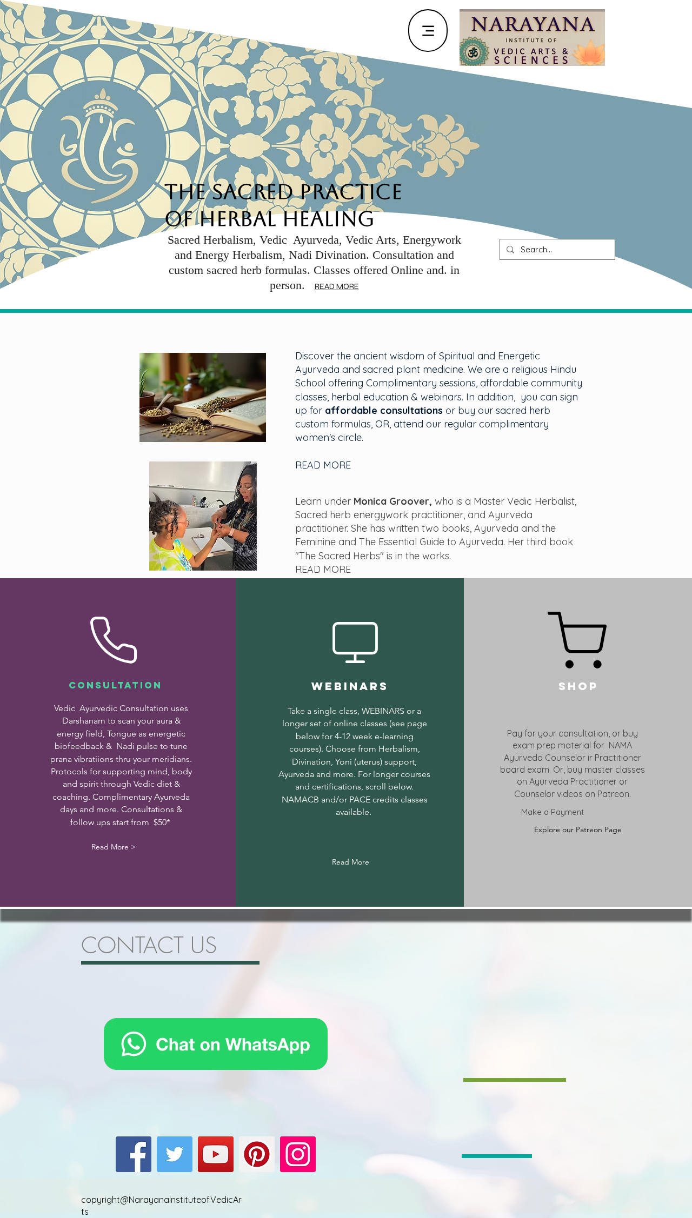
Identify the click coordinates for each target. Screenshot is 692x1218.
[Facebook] (133, 1154)
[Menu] (428, 30)
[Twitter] (174, 1154)
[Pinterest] (257, 1154)
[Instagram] (298, 1154)
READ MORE (337, 286)
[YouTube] (216, 1154)
